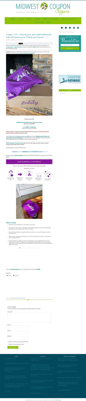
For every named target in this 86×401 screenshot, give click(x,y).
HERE (34, 47)
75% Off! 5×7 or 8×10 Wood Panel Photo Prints (41, 359)
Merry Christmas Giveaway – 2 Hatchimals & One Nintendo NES (68, 359)
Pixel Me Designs (57, 400)
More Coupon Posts (35, 393)
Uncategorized (22, 298)
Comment (10, 311)
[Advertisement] (43, 0)
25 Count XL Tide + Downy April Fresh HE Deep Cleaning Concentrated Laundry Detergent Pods (16, 385)
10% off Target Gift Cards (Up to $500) (16, 363)
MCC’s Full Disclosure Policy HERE (28, 53)
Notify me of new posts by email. (16, 344)
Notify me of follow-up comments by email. (19, 341)
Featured (12, 298)
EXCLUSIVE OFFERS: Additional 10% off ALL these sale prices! (42, 381)
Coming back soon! (10, 358)
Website (9, 336)
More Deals (7, 391)
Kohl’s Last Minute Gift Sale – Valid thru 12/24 (41, 375)
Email (9, 330)
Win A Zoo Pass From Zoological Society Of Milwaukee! (67, 365)
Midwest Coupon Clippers (43, 8)
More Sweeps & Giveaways (64, 390)
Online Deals (9, 47)
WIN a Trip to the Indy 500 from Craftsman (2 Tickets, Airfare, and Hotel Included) (68, 383)
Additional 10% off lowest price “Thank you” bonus (29, 122)
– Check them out (17, 47)
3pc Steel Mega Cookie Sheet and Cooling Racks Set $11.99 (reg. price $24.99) (15, 377)
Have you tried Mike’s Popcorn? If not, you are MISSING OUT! (42, 387)
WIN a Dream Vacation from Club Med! (69, 377)
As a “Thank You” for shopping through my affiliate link (19, 136)
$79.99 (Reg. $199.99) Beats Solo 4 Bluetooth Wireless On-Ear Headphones (15, 369)
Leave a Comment (20, 40)
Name (9, 324)
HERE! (38, 269)
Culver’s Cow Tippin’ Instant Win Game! (67, 372)
